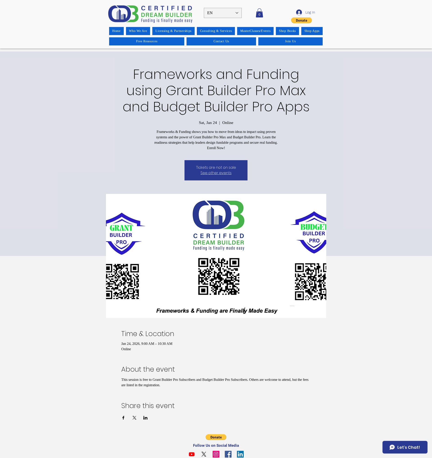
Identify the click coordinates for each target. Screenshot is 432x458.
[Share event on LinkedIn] (145, 418)
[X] (203, 454)
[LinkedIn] (240, 454)
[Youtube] (191, 454)
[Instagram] (216, 454)
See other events (216, 172)
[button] (259, 13)
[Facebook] (228, 454)
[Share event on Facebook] (123, 418)
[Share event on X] (134, 418)
